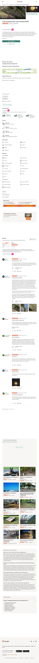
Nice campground (15, 337)
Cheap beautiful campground (18, 320)
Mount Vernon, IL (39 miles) (10, 607)
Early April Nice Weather (17, 277)
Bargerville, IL (11, 4)
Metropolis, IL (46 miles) (9, 603)
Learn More (4, 113)
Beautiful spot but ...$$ (16, 260)
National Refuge (15, 371)
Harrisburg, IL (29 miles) (9, 606)
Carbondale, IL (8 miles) (9, 609)
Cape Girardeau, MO (28, 202)
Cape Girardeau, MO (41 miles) (10, 602)
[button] (2, 1)
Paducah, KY (10, 202)
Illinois (7, 4)
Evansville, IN (12, 203)
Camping (3, 4)
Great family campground (17, 394)
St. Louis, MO (27, 203)
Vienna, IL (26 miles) (8, 610)
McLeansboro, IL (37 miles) (10, 608)
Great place (14, 356)
